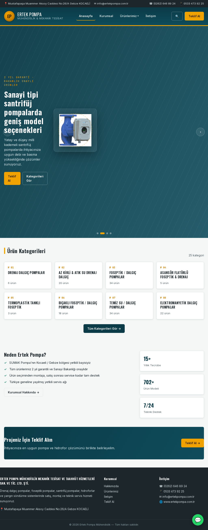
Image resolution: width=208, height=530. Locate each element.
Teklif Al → (192, 443)
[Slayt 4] (111, 233)
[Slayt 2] (102, 233)
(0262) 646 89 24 (175, 486)
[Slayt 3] (107, 233)
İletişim (151, 16)
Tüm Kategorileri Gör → (104, 328)
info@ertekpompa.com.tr (178, 496)
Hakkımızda (111, 486)
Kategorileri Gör (34, 178)
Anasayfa (86, 16)
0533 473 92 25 (174, 491)
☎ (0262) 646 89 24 (162, 3)
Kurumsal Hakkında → (23, 392)
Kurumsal (106, 16)
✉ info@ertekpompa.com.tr (111, 3)
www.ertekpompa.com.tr (179, 501)
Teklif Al (194, 16)
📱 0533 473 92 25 (192, 3)
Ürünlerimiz (129, 16)
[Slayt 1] (98, 233)
